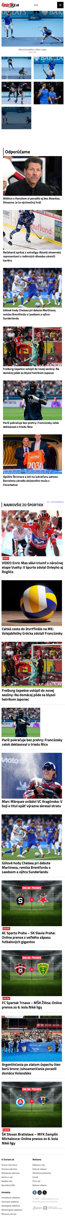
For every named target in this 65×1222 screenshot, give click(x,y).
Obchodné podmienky (41, 1173)
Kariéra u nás (7, 1177)
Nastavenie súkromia (11, 1173)
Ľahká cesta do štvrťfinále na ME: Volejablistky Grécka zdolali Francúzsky (32, 631)
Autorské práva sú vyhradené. (45, 1201)
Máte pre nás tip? (9, 1213)
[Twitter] (44, 1192)
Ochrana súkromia (9, 1169)
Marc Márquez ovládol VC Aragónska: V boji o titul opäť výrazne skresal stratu (32, 803)
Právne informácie (9, 1164)
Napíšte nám (7, 1181)
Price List (36, 1181)
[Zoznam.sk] (37, 1208)
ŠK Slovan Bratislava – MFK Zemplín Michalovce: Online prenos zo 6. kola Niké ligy (30, 1138)
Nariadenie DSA (8, 1185)
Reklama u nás (38, 1164)
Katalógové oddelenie (11, 1205)
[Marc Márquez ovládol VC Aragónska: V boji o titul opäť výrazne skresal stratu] (32, 776)
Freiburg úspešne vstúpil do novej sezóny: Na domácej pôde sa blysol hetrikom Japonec (28, 694)
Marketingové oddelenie (12, 1209)
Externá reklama (39, 1169)
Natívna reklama (39, 1185)
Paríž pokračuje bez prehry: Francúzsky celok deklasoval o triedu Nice (32, 742)
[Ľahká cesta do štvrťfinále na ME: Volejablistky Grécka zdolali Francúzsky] (32, 603)
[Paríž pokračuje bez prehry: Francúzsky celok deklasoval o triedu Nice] (32, 722)
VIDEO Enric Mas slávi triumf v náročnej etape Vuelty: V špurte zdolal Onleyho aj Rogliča (32, 567)
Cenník (35, 1177)
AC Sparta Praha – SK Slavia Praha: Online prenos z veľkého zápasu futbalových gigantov (28, 937)
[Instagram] (39, 1192)
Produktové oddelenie (11, 1197)
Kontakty (6, 1192)
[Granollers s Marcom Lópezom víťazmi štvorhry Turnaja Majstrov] (16, 68)
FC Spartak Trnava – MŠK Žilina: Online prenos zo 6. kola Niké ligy (32, 1005)
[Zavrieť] (60, 5)
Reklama (36, 1159)
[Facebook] (34, 1192)
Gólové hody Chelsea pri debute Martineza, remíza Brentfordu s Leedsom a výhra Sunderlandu (26, 867)
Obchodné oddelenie (10, 1201)
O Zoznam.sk (8, 1159)
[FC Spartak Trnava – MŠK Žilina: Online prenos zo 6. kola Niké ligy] (32, 973)
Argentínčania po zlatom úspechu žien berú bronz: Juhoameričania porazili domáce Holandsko (31, 1068)
